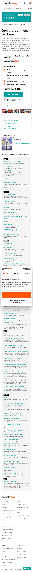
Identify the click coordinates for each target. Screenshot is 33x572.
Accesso (4, 565)
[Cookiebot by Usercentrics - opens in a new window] (23, 269)
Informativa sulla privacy (8, 526)
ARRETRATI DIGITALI (10, 129)
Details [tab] (16, 273)
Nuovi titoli (4, 507)
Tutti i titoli (4, 504)
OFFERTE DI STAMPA (10, 123)
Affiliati (3, 551)
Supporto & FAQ (21, 504)
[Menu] (3, 3)
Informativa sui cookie (7, 535)
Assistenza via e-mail (22, 507)
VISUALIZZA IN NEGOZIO (22, 143)
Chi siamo (19, 548)
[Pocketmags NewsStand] (11, 3)
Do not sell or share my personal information (16, 301)
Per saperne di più (9, 105)
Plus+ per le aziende (7, 523)
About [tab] (27, 273)
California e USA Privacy (8, 529)
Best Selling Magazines (8, 510)
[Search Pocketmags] (3, 9)
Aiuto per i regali (21, 518)
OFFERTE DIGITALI (9, 126)
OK (16, 295)
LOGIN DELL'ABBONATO (11, 121)
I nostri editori (5, 520)
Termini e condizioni (7, 532)
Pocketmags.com (21, 551)
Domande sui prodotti (7, 548)
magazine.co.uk (21, 554)
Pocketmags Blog (6, 517)
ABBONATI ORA (13, 94)
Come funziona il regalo (23, 515)
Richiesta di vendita (7, 562)
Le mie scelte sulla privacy (6, 540)
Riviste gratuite (6, 513)
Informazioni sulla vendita (8, 559)
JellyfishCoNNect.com (22, 557)
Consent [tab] (6, 273)
